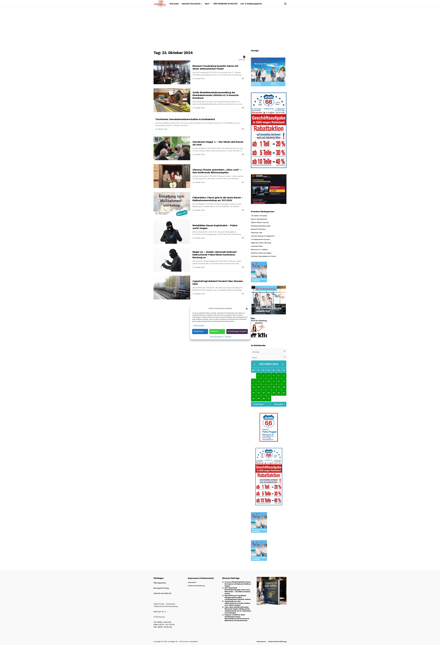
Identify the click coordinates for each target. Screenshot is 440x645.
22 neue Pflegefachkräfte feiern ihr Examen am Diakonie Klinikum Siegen (238, 584)
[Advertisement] (220, 29)
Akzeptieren (198, 331)
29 (259, 398)
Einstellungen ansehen (237, 331)
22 (258, 393)
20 (284, 387)
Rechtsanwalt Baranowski (260, 226)
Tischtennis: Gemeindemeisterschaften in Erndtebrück (185, 119)
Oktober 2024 (268, 364)
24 (269, 393)
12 (278, 381)
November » (279, 404)
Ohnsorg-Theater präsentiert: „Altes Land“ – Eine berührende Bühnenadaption (217, 171)
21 (253, 393)
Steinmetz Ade (256, 233)
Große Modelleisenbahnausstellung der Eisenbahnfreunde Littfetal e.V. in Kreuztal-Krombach (215, 95)
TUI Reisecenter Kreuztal (260, 239)
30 (264, 398)
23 (263, 393)
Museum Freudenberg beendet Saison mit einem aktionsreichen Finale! (215, 67)
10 (269, 381)
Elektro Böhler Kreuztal (259, 222)
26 (279, 393)
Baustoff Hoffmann (258, 229)
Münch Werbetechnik (259, 219)
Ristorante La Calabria (259, 249)
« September (258, 404)
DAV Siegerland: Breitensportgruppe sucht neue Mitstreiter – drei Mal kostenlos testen (237, 590)
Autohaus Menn (257, 246)
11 (273, 381)
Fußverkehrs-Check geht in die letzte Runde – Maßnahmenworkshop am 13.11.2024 (217, 199)
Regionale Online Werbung (261, 243)
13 (284, 381)
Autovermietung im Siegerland (262, 236)
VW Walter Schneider (259, 216)
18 (274, 387)
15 (258, 387)
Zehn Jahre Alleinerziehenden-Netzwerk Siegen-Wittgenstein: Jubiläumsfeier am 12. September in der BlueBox (238, 610)
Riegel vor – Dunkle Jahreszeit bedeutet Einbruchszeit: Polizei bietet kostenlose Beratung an (214, 255)
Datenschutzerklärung (217, 336)
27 (284, 393)
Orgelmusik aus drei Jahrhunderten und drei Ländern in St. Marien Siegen (237, 603)
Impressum (228, 336)
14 (253, 387)
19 (279, 387)
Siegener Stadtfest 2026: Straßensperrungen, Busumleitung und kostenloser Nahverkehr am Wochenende (237, 617)
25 (274, 393)
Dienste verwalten (198, 325)
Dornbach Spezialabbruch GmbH (263, 256)
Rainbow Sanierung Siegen (261, 253)
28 (253, 398)
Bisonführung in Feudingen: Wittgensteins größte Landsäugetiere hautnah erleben (238, 597)
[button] (247, 308)
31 (268, 398)
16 (263, 387)
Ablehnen (214, 331)
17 (269, 387)
